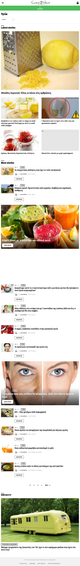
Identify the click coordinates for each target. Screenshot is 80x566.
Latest (40, 9)
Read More (19, 179)
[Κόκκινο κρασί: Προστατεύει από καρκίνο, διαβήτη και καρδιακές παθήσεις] (7, 188)
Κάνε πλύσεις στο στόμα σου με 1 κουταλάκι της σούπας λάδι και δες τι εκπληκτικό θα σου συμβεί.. (45, 309)
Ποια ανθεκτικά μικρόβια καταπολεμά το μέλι (34, 448)
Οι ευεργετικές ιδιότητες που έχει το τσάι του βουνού (38, 170)
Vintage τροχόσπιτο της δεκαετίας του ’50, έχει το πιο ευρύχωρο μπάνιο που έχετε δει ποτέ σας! (38, 548)
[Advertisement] (40, 266)
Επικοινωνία (23, 563)
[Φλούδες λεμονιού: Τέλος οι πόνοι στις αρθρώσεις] (40, 60)
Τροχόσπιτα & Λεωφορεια (9, 544)
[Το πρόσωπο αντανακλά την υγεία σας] (7, 347)
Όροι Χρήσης (41, 563)
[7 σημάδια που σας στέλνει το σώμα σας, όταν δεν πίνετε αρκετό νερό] (40, 383)
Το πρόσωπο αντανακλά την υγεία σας (31, 347)
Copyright (32, 563)
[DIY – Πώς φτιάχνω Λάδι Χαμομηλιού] (7, 412)
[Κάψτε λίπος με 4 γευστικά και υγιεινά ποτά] (40, 227)
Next (46, 485)
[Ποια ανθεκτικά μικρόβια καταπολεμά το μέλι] (7, 448)
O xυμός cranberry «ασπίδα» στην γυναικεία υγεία (36, 329)
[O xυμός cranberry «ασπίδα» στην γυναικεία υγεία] (7, 329)
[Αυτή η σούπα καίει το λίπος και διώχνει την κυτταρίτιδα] (7, 466)
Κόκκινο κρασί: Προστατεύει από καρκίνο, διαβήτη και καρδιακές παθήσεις (43, 189)
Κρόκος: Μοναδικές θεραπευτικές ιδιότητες (17, 153)
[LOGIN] (77, 3)
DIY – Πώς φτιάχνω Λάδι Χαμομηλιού (30, 412)
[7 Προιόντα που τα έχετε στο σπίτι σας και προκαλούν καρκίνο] (60, 108)
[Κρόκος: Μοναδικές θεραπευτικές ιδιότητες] (19, 140)
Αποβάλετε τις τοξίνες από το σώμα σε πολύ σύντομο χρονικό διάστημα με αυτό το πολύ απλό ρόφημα (18, 123)
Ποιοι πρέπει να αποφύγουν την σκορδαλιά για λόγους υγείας (41, 430)
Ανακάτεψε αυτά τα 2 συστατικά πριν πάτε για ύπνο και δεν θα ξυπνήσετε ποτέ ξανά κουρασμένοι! (47, 289)
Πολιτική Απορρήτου (54, 563)
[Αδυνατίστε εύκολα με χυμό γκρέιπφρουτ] (60, 140)
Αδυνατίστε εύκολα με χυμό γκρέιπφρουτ (57, 153)
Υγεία (22, 167)
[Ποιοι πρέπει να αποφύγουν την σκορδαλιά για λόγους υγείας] (7, 430)
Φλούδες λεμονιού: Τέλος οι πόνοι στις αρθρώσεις (26, 92)
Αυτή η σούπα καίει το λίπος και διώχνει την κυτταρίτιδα (39, 466)
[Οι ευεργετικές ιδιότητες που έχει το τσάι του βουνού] (7, 170)
